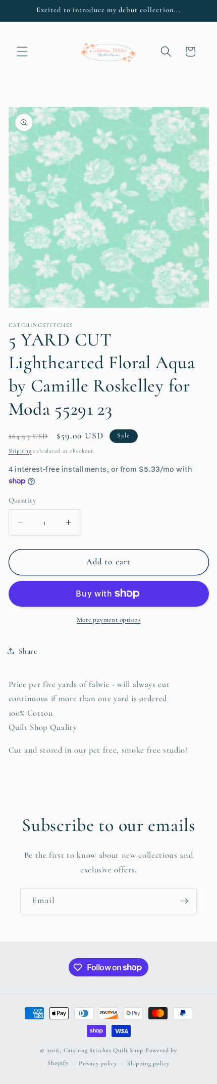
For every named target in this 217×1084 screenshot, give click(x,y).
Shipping (20, 451)
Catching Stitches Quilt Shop (104, 1050)
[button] (22, 51)
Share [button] (28, 651)
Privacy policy (98, 1063)
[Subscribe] (184, 901)
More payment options (109, 620)
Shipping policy (148, 1063)
